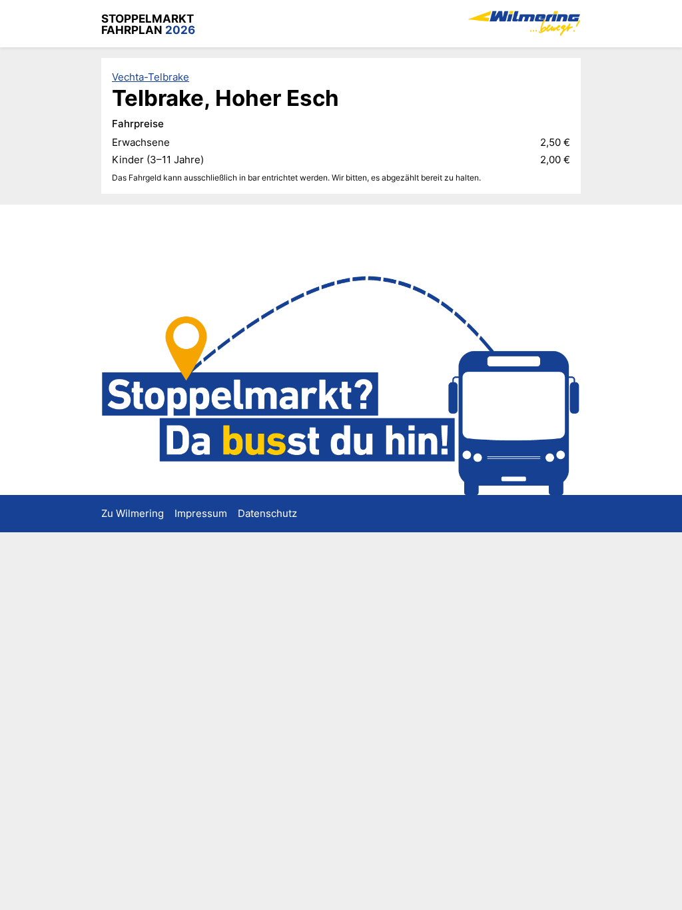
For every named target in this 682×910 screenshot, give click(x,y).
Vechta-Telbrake (150, 77)
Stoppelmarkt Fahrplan (148, 24)
